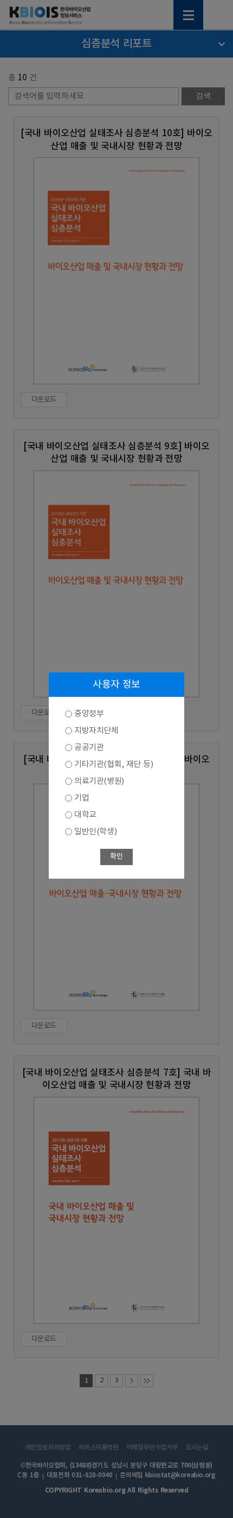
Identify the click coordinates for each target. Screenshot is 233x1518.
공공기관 (88, 747)
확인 (116, 857)
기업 (81, 798)
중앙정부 (88, 714)
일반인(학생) (95, 831)
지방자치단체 (96, 730)
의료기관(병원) (99, 781)
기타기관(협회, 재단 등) (113, 764)
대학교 (85, 815)
